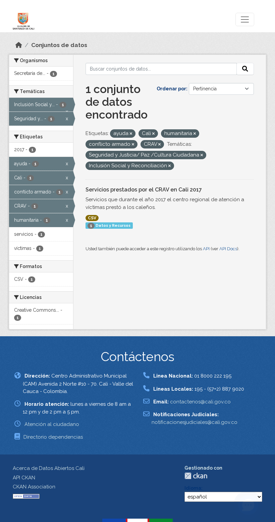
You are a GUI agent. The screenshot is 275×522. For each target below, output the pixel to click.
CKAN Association (34, 487)
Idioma (192, 488)
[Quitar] (131, 134)
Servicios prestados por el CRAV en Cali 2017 (144, 189)
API (206, 248)
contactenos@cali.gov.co (200, 402)
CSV (92, 218)
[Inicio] (18, 45)
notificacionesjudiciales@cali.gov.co (194, 422)
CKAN (195, 475)
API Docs (228, 248)
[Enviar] (245, 69)
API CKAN (24, 478)
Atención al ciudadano (51, 424)
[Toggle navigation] (244, 19)
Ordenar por (171, 88)
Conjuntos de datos (59, 45)
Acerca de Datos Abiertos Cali (49, 468)
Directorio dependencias (53, 437)
